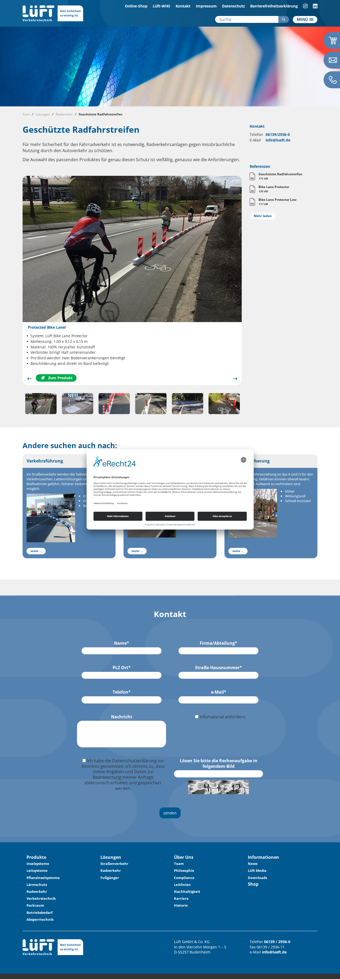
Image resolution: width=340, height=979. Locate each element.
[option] (132, 280)
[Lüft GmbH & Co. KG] (53, 13)
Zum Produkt (60, 377)
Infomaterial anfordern (221, 717)
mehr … (36, 551)
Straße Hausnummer (218, 667)
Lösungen (43, 114)
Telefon (122, 692)
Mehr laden (263, 216)
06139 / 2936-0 (277, 941)
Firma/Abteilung (218, 643)
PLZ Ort (122, 667)
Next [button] (235, 378)
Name (121, 643)
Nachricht (121, 717)
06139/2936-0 (278, 134)
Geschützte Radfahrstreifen (100, 114)
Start (26, 114)
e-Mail (218, 692)
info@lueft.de (278, 140)
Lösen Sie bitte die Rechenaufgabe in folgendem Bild (218, 763)
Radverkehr (64, 114)
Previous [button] (29, 378)
